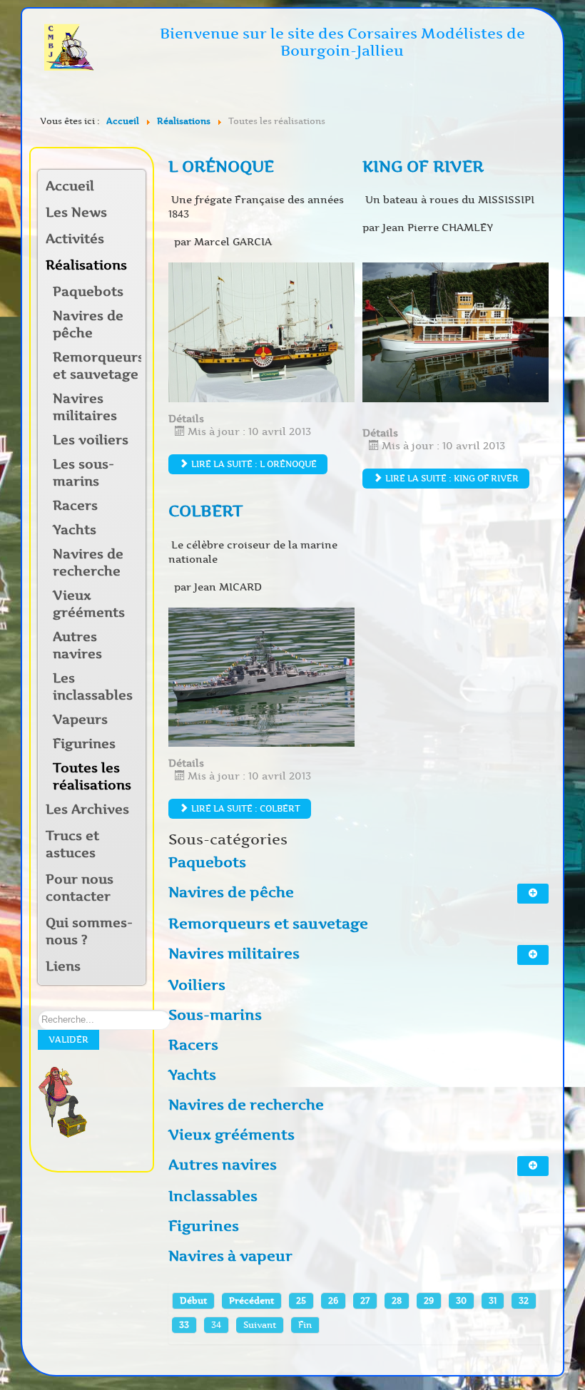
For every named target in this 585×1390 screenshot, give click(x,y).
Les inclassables (93, 686)
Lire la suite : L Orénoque (253, 464)
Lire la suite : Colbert (244, 808)
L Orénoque (221, 166)
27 (365, 1300)
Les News (76, 212)
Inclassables (213, 1196)
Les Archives (87, 809)
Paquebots (88, 292)
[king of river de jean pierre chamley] (455, 331)
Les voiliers (90, 440)
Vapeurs (80, 719)
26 (333, 1300)
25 (301, 1300)
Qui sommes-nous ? (89, 931)
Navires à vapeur (230, 1255)
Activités (75, 239)
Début (193, 1300)
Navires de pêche (88, 324)
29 (429, 1300)
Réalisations (86, 265)
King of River (423, 166)
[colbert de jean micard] (261, 676)
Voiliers (196, 984)
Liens (63, 966)
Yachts (74, 530)
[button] (134, 240)
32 (524, 1300)
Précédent (251, 1300)
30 (461, 1300)
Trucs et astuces (72, 844)
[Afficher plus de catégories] (533, 894)
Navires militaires (85, 407)
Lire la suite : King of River (451, 478)
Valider (68, 1039)
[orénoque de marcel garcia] (261, 331)
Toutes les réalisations (92, 776)
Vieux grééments (89, 604)
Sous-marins (215, 1014)
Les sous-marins (83, 472)
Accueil (70, 186)
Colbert (205, 511)
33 (184, 1324)
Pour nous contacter (79, 888)
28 (397, 1300)
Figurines (84, 744)
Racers (75, 505)
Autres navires (77, 645)
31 (493, 1300)
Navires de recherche (88, 562)
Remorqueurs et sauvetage (97, 365)
